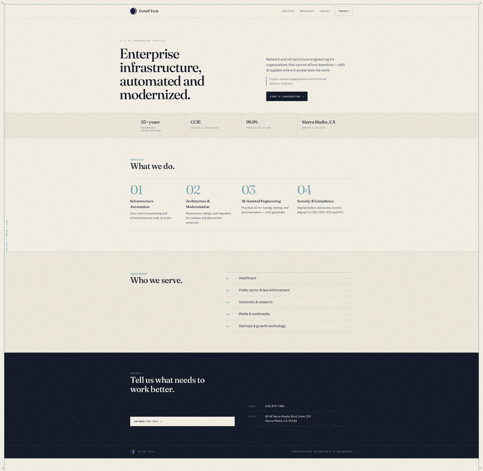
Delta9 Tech (148, 11)
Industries (307, 11)
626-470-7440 (275, 406)
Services (288, 11)
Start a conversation (285, 96)
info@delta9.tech (146, 421)
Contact (325, 11)
